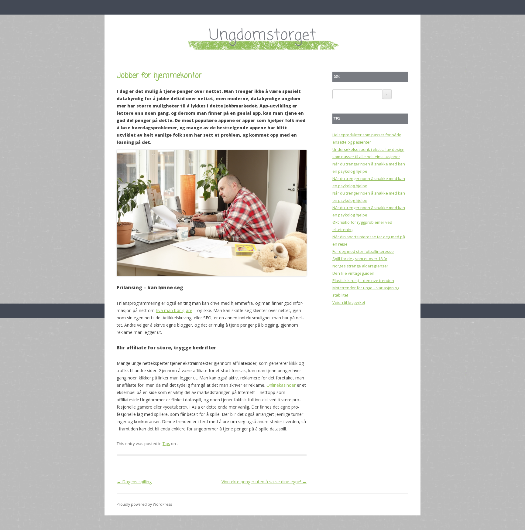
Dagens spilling (134, 481)
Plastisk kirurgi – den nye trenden (363, 280)
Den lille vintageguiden (353, 273)
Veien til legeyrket (348, 302)
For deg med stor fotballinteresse (363, 251)
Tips (166, 443)
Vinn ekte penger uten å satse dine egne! (264, 481)
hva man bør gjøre (174, 310)
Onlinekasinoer (281, 385)
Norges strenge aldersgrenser (360, 266)
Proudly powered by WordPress (144, 504)
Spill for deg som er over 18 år (359, 258)
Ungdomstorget (262, 35)
